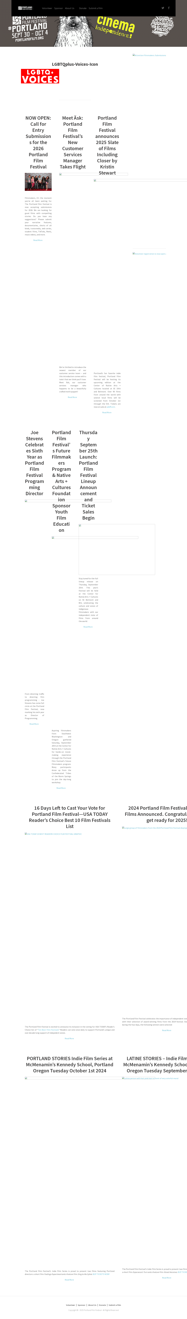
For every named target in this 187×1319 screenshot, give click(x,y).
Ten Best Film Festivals (48, 1030)
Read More (37, 240)
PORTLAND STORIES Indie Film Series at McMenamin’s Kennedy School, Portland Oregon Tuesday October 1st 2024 (69, 1064)
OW (107, 1274)
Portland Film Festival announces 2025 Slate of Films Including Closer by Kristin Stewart (107, 145)
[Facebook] (168, 8)
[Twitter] (162, 8)
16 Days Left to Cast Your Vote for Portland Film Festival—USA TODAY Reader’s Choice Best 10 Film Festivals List (69, 817)
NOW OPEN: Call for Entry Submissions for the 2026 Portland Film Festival (38, 142)
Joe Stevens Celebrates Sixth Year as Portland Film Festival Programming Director (34, 463)
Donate (83, 8)
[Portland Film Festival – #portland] (25, 8)
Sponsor (58, 8)
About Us (69, 8)
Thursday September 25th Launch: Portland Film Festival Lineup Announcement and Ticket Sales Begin (88, 475)
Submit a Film (96, 8)
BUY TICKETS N (99, 1274)
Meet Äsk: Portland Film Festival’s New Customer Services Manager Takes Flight (73, 142)
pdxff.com (111, 407)
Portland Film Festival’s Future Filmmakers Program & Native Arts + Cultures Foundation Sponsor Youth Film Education (61, 481)
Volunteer (47, 8)
